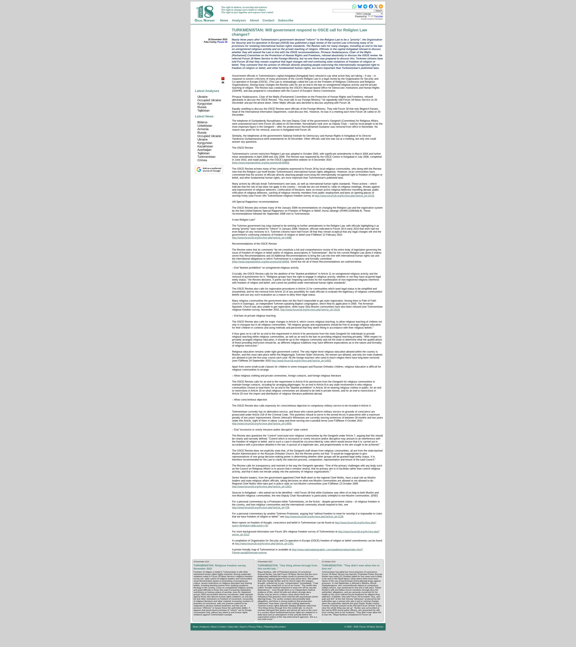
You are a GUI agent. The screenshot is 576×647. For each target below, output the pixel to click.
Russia (201, 107)
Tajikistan (203, 110)
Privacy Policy (255, 626)
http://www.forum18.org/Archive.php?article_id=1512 (344, 195)
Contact (268, 20)
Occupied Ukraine (209, 100)
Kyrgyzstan (204, 103)
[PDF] (223, 77)
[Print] (223, 81)
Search (243, 626)
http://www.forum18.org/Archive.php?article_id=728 (260, 507)
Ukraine (202, 96)
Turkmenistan (206, 156)
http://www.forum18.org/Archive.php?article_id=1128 (314, 516)
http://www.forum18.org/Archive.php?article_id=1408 (261, 237)
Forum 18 (222, 42)
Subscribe (285, 20)
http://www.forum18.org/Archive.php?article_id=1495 (261, 423)
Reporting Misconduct (275, 626)
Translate (378, 16)
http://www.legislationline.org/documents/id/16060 (260, 162)
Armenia (202, 129)
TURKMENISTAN (247, 30)
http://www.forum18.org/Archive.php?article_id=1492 (301, 360)
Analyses (239, 20)
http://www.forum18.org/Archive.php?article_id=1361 (261, 486)
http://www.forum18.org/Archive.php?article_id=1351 (264, 543)
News (224, 20)
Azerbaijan (204, 149)
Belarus (202, 122)
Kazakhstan (205, 146)
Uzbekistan (204, 125)
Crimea (202, 160)
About (254, 20)
